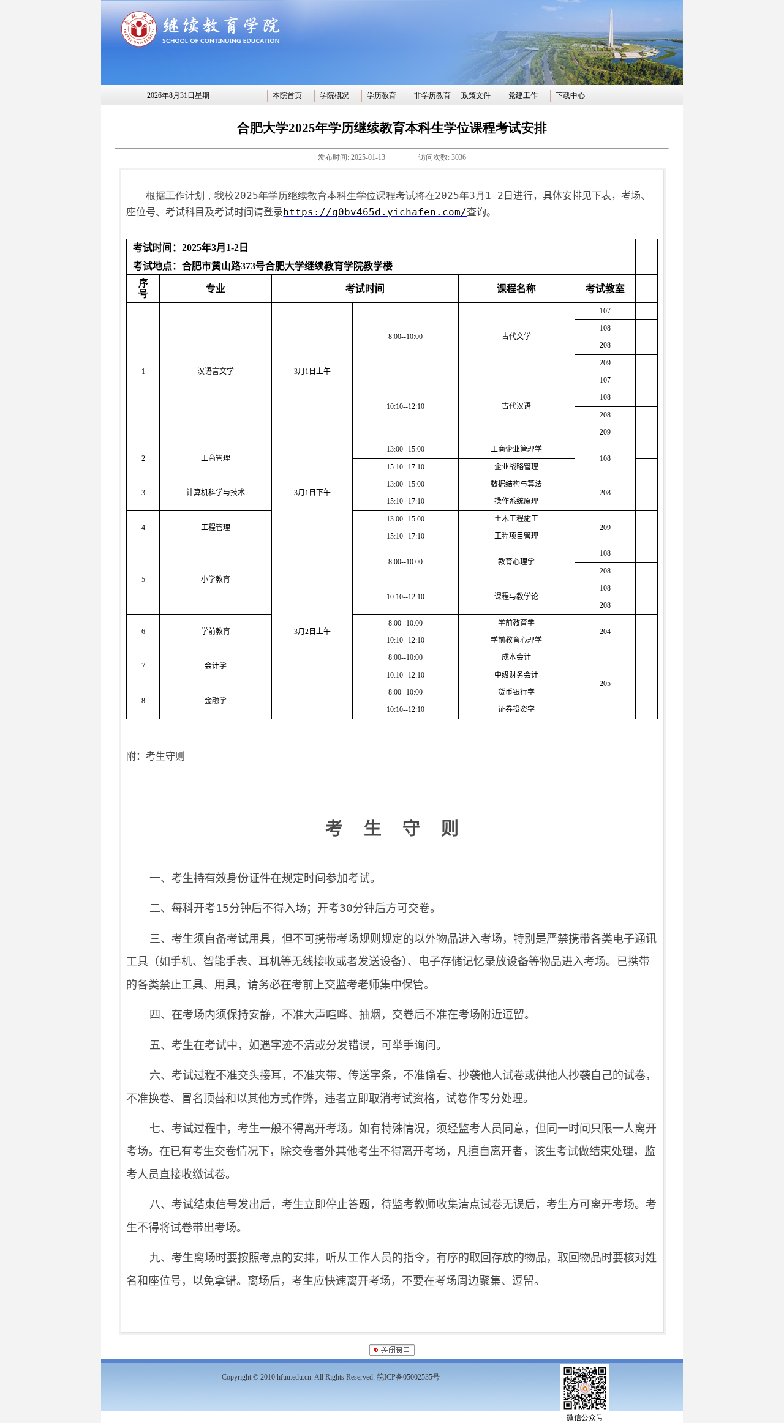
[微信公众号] (584, 1410)
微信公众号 (585, 1417)
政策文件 (476, 95)
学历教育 (381, 95)
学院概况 (334, 95)
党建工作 (523, 95)
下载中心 (570, 95)
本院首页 (287, 95)
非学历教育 (432, 95)
